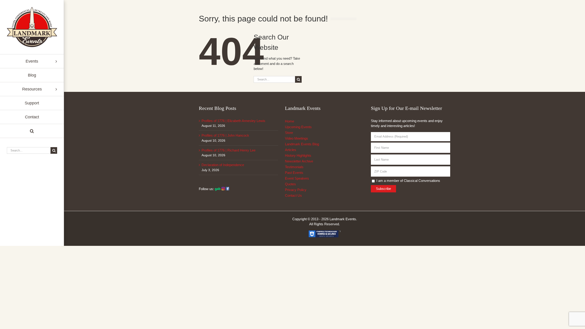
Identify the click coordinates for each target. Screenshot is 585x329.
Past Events (294, 173)
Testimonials (294, 167)
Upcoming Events (298, 127)
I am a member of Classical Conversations (407, 181)
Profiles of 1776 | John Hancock (225, 135)
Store (289, 133)
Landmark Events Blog (302, 144)
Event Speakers (297, 178)
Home (289, 121)
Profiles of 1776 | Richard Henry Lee (228, 150)
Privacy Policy (295, 190)
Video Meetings (296, 138)
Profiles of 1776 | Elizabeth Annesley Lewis (233, 121)
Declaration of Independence (223, 165)
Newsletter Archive (299, 161)
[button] (32, 131)
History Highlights (298, 155)
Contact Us (293, 195)
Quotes (290, 184)
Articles (290, 150)
